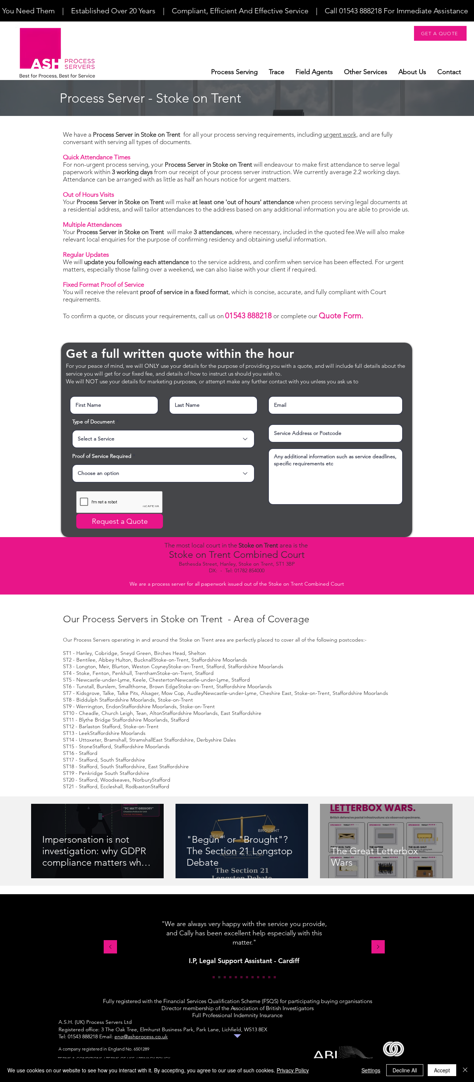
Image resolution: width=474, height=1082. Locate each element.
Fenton (101, 673)
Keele (139, 679)
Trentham (146, 673)
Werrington (89, 706)
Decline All (405, 1070)
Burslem (106, 686)
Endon (113, 706)
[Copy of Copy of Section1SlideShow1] (264, 977)
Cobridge (106, 653)
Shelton (197, 653)
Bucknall (143, 659)
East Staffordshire (241, 713)
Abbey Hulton (115, 659)
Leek (84, 733)
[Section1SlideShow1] (214, 977)
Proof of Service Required (101, 456)
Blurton (120, 666)
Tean (141, 713)
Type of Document (93, 421)
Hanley (84, 653)
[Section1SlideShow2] (219, 977)
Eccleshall (111, 786)
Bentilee (86, 659)
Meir (104, 666)
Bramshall (115, 739)
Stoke (83, 673)
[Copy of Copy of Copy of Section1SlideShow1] (275, 977)
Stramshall (141, 739)
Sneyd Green (135, 653)
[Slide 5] (236, 977)
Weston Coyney (150, 666)
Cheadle (89, 713)
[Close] (465, 1070)
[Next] (378, 947)
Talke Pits (127, 693)
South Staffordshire (122, 759)
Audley (195, 693)
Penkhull (122, 673)
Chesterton (162, 679)
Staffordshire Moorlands (219, 659)
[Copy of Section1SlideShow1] (252, 977)
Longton (86, 666)
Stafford (215, 666)
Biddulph (87, 699)
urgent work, (340, 134)
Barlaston (90, 726)
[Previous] (110, 947)
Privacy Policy (293, 1070)
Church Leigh (117, 713)
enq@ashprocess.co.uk (141, 1036)
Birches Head (169, 653)
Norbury (142, 779)
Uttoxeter (90, 739)
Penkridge (91, 773)
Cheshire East (275, 693)
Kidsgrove (88, 693)
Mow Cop (172, 693)
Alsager (149, 693)
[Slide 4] (230, 977)
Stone (86, 746)
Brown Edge (163, 686)
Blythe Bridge (95, 719)
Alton (156, 713)
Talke (108, 693)
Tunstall (85, 686)
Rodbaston (138, 786)
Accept (442, 1070)
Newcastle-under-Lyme (103, 679)
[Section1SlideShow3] (225, 977)
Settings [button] (370, 1070)
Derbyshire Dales (216, 739)
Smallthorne (132, 686)
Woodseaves (115, 779)
